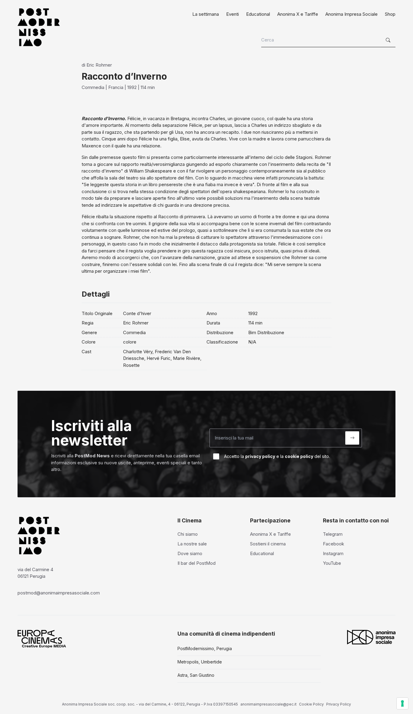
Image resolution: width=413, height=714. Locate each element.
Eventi (232, 14)
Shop (390, 14)
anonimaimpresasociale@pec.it (268, 704)
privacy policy (260, 456)
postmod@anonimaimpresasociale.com (59, 593)
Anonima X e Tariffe (297, 14)
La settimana (205, 14)
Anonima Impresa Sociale (351, 14)
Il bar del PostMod (196, 563)
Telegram (333, 534)
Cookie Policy (311, 704)
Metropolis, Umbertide (199, 661)
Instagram (333, 553)
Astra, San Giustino (195, 675)
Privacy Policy (338, 704)
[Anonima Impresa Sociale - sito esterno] (371, 637)
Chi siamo (187, 534)
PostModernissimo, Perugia (204, 648)
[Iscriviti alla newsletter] (352, 438)
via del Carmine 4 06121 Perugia (35, 573)
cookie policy (299, 456)
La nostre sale (192, 544)
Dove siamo (189, 553)
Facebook (333, 544)
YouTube (332, 563)
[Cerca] (388, 40)
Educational (258, 14)
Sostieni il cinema (268, 544)
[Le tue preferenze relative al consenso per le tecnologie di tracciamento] (402, 703)
